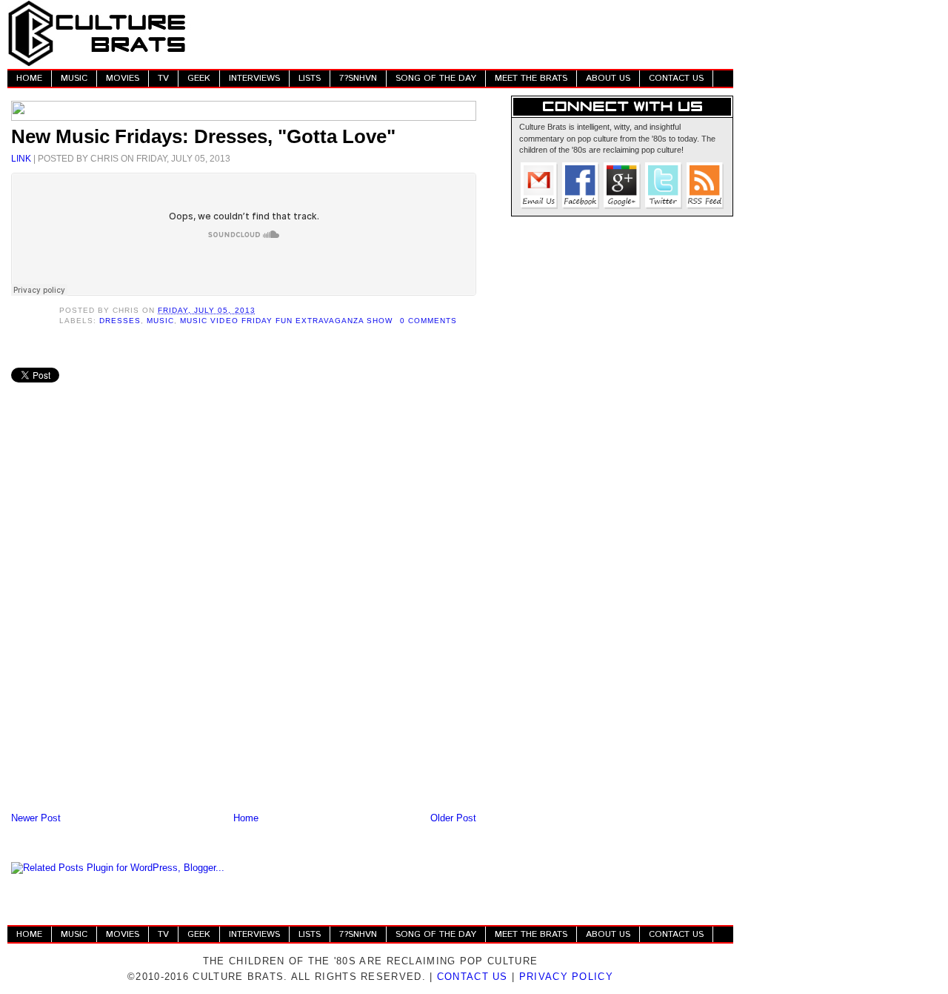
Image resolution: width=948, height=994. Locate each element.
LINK (21, 158)
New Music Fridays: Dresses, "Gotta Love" (203, 136)
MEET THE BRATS (531, 78)
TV (163, 78)
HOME (29, 78)
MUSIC (74, 78)
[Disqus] (243, 615)
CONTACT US (676, 78)
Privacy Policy (566, 976)
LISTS (309, 78)
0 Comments (428, 321)
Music (160, 321)
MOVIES (122, 78)
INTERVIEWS (254, 78)
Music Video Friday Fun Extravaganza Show (286, 321)
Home (245, 818)
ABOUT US (608, 78)
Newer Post (36, 818)
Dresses (120, 321)
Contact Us (472, 976)
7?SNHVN (358, 78)
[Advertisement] (463, 33)
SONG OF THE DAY (435, 78)
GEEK (198, 78)
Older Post (453, 818)
